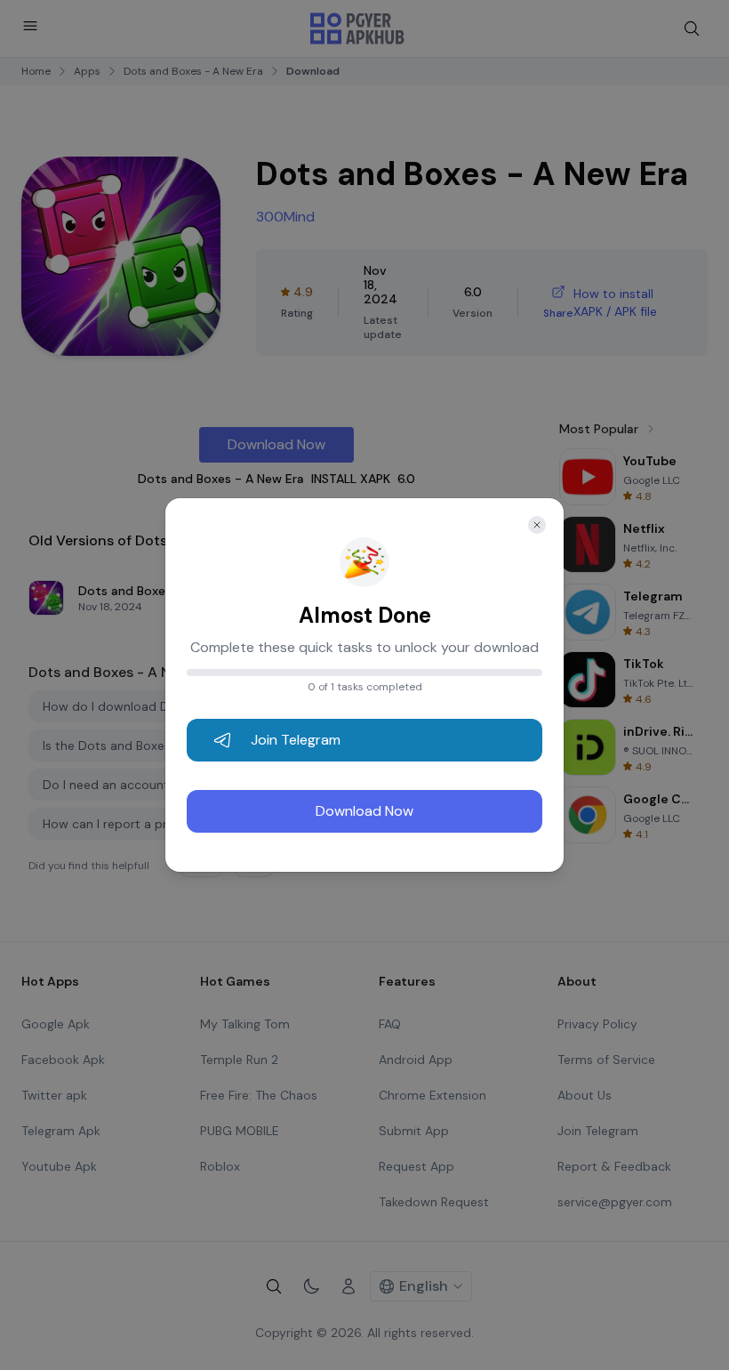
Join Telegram (295, 739)
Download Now (364, 811)
